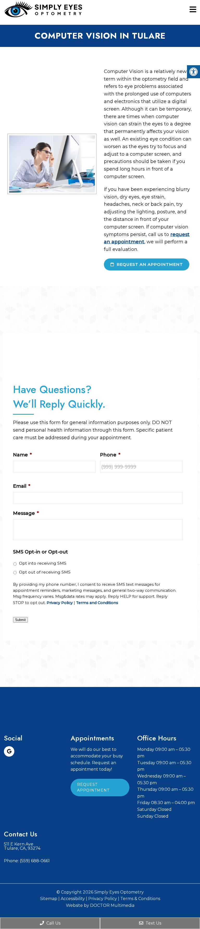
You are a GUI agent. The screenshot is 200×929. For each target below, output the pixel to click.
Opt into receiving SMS (42, 563)
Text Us (153, 923)
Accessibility (73, 899)
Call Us (52, 923)
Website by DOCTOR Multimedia (100, 905)
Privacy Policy (60, 603)
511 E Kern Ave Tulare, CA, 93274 (22, 846)
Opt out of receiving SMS (45, 572)
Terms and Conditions (97, 603)
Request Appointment (93, 787)
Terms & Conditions (140, 899)
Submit (20, 620)
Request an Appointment (149, 264)
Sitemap (48, 899)
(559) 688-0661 (35, 861)
